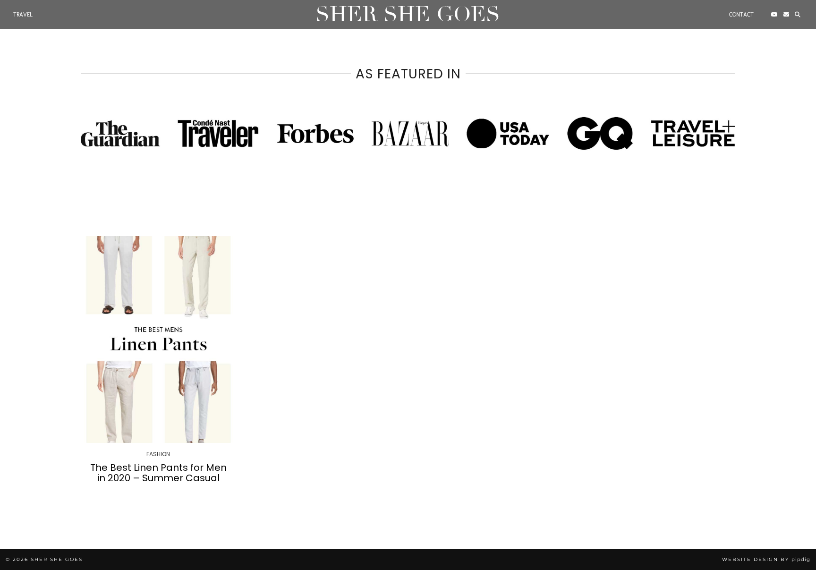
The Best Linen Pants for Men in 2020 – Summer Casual (158, 473)
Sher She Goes (407, 14)
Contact (741, 14)
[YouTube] (774, 15)
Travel (23, 14)
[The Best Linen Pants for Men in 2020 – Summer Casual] (158, 339)
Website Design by (766, 559)
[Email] (786, 15)
